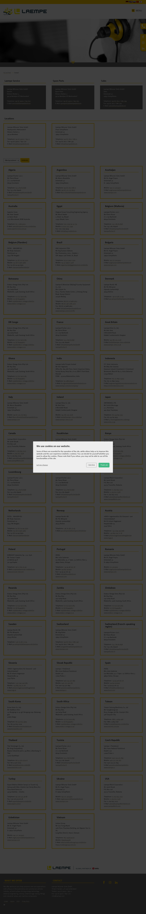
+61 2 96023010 (20, 224)
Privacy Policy (25, 901)
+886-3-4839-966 (117, 719)
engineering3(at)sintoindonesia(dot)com (123, 383)
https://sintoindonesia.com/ (114, 386)
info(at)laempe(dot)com (20, 144)
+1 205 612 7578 (18, 453)
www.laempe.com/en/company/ (67, 386)
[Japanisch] (140, 2)
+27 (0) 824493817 (19, 299)
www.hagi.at (108, 538)
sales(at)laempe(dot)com (117, 106)
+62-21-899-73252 (118, 378)
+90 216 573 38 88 (21, 797)
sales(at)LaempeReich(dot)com (23, 458)
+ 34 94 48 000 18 (69, 567)
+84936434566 (66, 840)
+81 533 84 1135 (117, 415)
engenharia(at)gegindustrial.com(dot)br (74, 265)
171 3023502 (113, 567)
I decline (91, 465)
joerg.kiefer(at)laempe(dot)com (71, 647)
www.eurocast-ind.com (15, 572)
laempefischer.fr (13, 195)
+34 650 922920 (66, 569)
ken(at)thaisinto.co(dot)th (21, 765)
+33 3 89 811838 (20, 188)
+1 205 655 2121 (20, 451)
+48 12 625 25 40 (20, 567)
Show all (24, 160)
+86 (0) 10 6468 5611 (70, 301)
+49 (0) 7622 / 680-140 (71, 642)
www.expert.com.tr (14, 804)
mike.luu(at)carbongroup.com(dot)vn (73, 842)
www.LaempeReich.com (15, 461)
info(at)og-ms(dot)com (69, 231)
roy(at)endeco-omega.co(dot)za (23, 301)
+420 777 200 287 (67, 683)
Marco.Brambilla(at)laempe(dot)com (73, 192)
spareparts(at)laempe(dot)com (70, 103)
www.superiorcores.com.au (16, 229)
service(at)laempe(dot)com (21, 103)
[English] (130, 2)
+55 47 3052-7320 (69, 260)
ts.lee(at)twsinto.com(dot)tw (119, 724)
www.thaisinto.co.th (14, 767)
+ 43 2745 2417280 (118, 531)
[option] (73, 39)
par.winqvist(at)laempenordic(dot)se (121, 299)
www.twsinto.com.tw (111, 726)
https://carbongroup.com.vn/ (66, 845)
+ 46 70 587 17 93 (118, 296)
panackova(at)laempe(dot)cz (70, 688)
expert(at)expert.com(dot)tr (21, 801)
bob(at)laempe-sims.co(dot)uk (119, 342)
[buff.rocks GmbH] (4, 905)
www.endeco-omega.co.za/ (65, 726)
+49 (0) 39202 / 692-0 (22, 139)
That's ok (104, 465)
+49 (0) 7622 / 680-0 (70, 139)
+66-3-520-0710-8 (21, 760)
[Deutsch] (127, 2)
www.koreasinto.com (14, 729)
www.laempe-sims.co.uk (112, 345)
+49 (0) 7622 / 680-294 (119, 101)
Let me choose (42, 465)
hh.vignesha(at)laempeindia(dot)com (73, 383)
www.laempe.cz (61, 690)
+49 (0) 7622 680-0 (69, 188)
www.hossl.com (61, 576)
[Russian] (134, 2)
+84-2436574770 (68, 838)
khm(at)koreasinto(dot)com (21, 726)
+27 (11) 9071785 (20, 296)
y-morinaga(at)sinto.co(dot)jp (119, 420)
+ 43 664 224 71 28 (115, 533)
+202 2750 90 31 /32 (70, 224)
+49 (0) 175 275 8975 (68, 190)
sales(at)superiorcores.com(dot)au (24, 226)
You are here (7, 73)
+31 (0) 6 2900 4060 (19, 263)
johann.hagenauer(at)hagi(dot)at (120, 535)
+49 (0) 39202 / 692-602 (71, 101)
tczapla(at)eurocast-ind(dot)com (23, 569)
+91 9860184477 (68, 381)
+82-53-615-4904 (21, 722)
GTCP (18, 901)
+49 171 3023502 (115, 188)
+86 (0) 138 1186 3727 (68, 304)
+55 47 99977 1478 (67, 263)
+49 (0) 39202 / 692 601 (23, 101)
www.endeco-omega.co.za (16, 304)
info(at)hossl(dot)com (68, 574)
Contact (6, 901)
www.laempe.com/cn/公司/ (65, 311)
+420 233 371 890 (69, 681)
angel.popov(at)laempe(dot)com (120, 190)
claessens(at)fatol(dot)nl (20, 267)
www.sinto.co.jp (109, 422)
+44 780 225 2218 (115, 340)
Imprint (12, 901)
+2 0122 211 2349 (67, 226)
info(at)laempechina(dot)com (71, 308)
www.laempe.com (110, 192)
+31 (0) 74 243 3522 (21, 260)
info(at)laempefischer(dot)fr (22, 192)
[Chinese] (137, 2)
